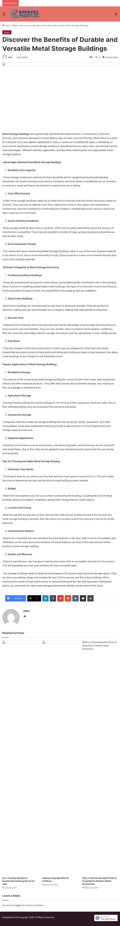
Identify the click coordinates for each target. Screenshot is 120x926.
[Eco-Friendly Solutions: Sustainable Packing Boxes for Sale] (20, 758)
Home (7, 25)
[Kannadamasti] (24, 14)
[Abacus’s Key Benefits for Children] (60, 758)
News (15, 25)
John (10, 57)
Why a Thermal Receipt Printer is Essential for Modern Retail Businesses (99, 881)
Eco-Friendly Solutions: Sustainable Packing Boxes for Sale (18, 881)
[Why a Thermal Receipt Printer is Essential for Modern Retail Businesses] (100, 758)
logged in (19, 905)
